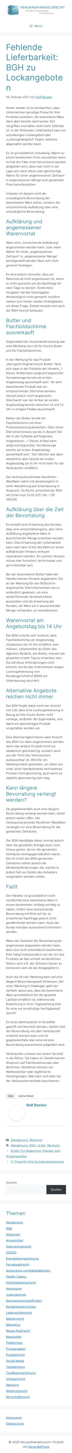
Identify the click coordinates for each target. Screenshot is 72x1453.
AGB (9, 1228)
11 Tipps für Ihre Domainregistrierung (37, 1162)
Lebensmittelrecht (19, 1313)
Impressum (14, 1289)
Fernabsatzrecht (17, 1264)
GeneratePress (38, 1447)
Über (10, 1096)
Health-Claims (16, 1276)
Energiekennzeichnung (22, 1258)
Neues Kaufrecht (18, 1331)
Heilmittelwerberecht (21, 1282)
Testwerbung (15, 1367)
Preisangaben (16, 1349)
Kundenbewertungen (21, 1307)
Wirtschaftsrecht (18, 1397)
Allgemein (13, 1234)
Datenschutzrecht (18, 1246)
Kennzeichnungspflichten (24, 1301)
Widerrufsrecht (16, 1391)
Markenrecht (15, 1319)
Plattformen (14, 1343)
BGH (32, 1145)
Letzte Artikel (25, 1096)
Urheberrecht (15, 1379)
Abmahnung (19, 1140)
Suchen (11, 1182)
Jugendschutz (16, 1295)
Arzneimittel (14, 1240)
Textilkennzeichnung (21, 1373)
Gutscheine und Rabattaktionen (28, 1270)
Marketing (13, 1325)
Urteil (41, 1145)
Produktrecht (15, 1355)
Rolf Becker (36, 1105)
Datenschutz (15, 1424)
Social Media (15, 1361)
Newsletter (14, 1337)
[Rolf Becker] (16, 1120)
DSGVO (11, 1252)
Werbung (35, 1140)
